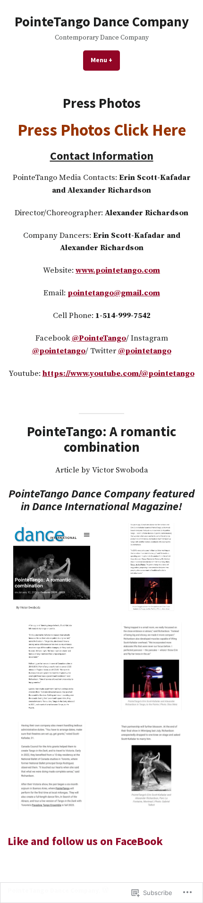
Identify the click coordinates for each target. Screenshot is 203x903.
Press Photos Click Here (101, 130)
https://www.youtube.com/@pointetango (118, 374)
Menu (105, 60)
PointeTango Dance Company (102, 21)
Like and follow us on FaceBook (85, 841)
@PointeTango (99, 338)
